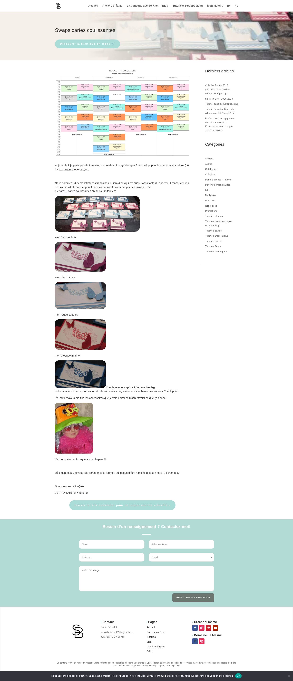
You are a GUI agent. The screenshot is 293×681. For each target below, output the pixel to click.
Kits (207, 190)
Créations (210, 174)
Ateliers (209, 158)
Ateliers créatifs (112, 6)
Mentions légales (155, 646)
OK (238, 675)
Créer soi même (155, 632)
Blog (165, 6)
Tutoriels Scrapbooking (188, 6)
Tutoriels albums (214, 216)
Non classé (211, 205)
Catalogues (211, 169)
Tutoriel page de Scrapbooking (221, 103)
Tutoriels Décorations (216, 235)
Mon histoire (215, 6)
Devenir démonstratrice (217, 184)
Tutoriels (151, 636)
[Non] (288, 676)
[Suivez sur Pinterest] (208, 628)
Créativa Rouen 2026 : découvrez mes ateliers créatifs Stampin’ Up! (217, 89)
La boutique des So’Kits (142, 6)
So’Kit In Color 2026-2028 (219, 98)
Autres (208, 163)
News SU (210, 200)
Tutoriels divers (213, 241)
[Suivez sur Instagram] (201, 628)
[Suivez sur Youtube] (215, 628)
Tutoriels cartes (213, 230)
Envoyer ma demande (193, 597)
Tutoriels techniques (216, 251)
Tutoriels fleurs (213, 246)
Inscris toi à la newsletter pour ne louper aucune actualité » (122, 505)
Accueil (93, 6)
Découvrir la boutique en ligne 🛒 (87, 43)
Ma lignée (210, 195)
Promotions (211, 210)
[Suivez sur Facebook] (195, 628)
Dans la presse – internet (218, 179)
